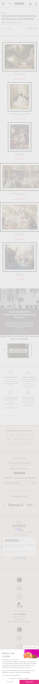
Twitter (6, 29)
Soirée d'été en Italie (19, 74)
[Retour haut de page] (2, 283)
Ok (33, 483)
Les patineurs (19, 274)
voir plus (19, 546)
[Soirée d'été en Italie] (19, 71)
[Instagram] (18, 474)
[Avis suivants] (37, 546)
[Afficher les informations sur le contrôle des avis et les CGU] (31, 532)
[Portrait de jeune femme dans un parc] (19, 111)
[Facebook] (15, 474)
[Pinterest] (21, 474)
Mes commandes (19, 616)
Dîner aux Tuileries (19, 234)
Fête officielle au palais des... (19, 194)
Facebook (3, 29)
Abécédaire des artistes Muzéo (19, 430)
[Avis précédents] (1, 546)
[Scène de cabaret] (19, 151)
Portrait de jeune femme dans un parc (19, 114)
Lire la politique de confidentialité (11, 675)
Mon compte (19, 619)
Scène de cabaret (19, 154)
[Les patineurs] (19, 271)
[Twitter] (23, 474)
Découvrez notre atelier (19, 331)
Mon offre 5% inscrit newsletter (19, 621)
